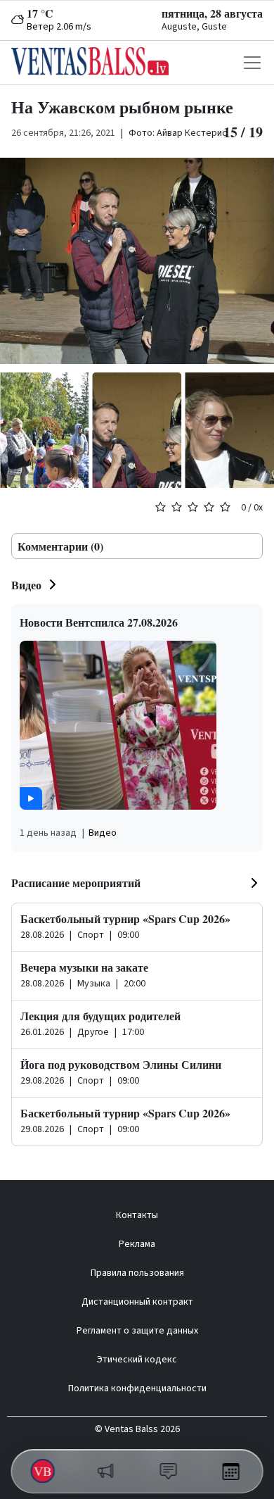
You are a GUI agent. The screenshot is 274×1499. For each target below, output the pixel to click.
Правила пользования (137, 1273)
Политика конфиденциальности (137, 1388)
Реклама (137, 1244)
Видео (26, 585)
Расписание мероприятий (76, 882)
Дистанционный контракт (137, 1302)
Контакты (137, 1215)
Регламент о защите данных (137, 1331)
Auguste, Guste (194, 27)
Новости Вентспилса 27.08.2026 (99, 622)
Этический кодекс (137, 1360)
